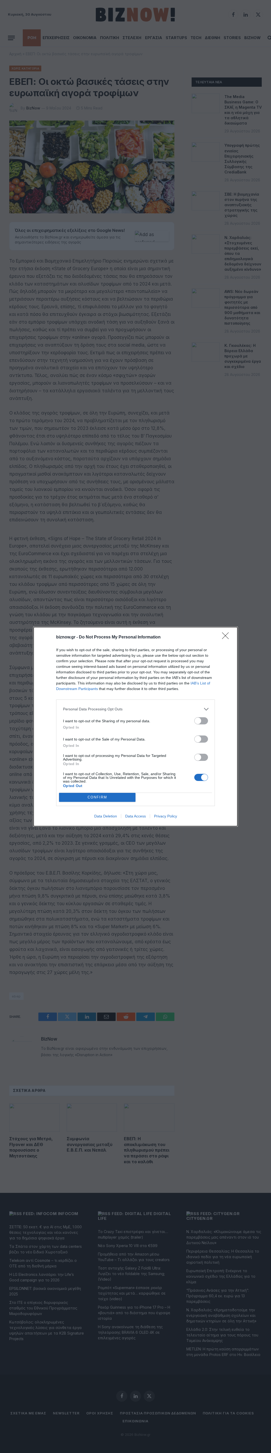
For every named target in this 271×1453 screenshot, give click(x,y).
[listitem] (135, 709)
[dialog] (135, 726)
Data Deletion (105, 816)
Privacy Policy (165, 816)
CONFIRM (97, 797)
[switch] (201, 720)
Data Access (135, 816)
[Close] (227, 637)
